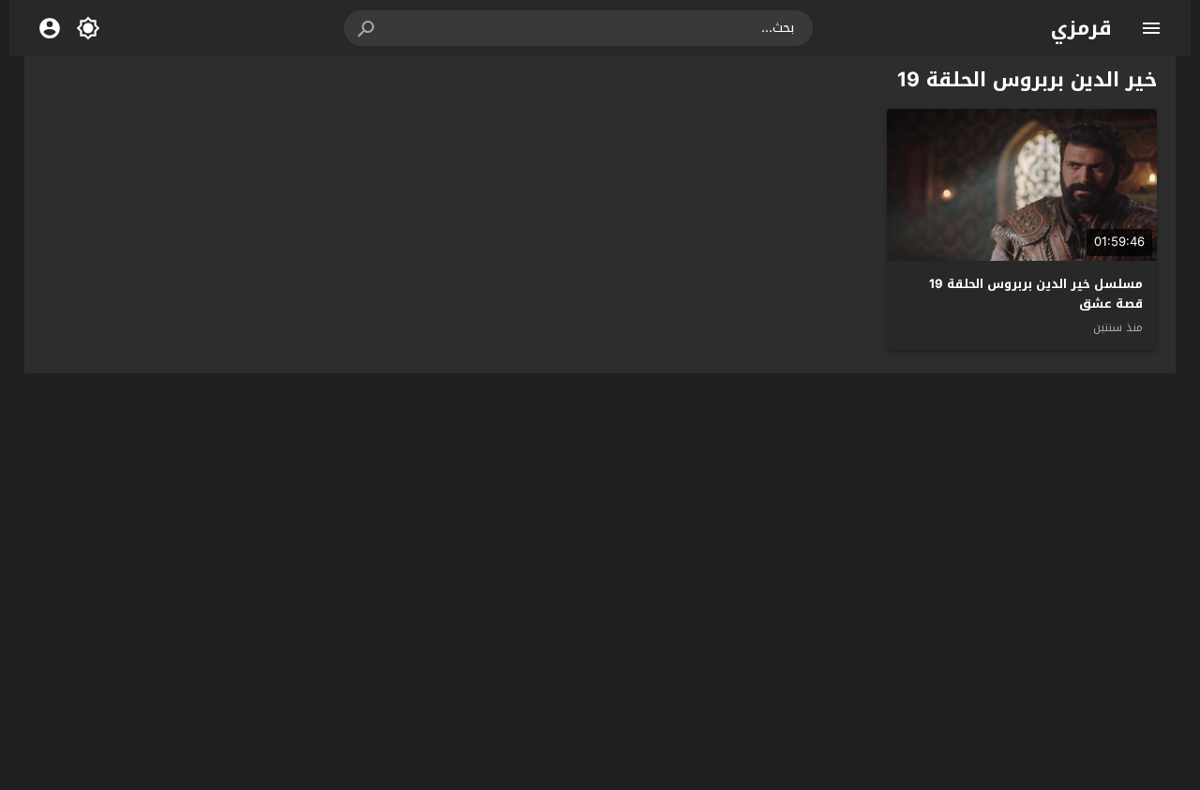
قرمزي (1081, 28)
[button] (367, 28)
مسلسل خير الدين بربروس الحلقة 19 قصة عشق (1036, 293)
